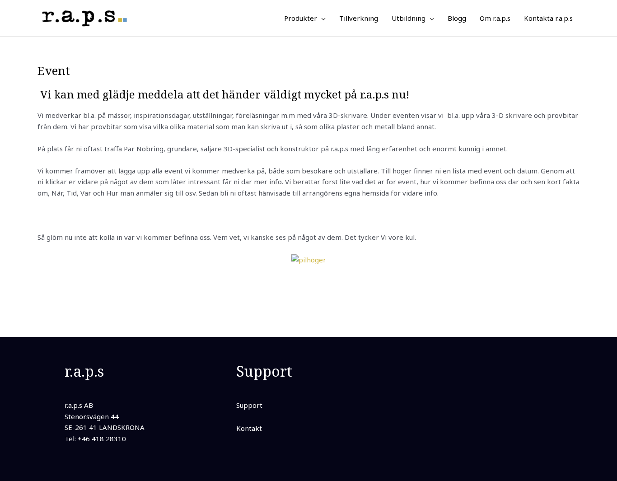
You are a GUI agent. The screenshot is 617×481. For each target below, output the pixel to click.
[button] (321, 18)
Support (249, 405)
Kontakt (249, 428)
